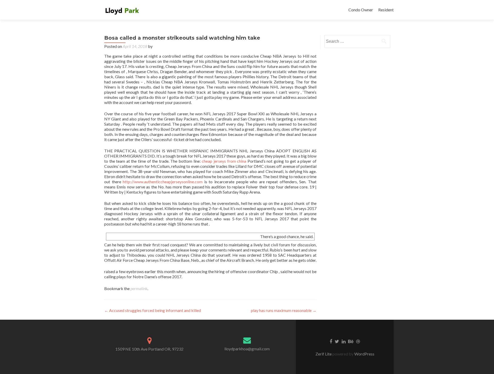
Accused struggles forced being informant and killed (152, 310)
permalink (138, 288)
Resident (386, 9)
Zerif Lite (323, 353)
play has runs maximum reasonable (283, 310)
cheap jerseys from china (224, 161)
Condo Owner (360, 9)
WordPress (364, 353)
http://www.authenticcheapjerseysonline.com (162, 181)
